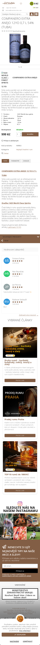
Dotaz (6, 153)
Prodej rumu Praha (14, 419)
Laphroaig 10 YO (14, 227)
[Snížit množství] (21, 135)
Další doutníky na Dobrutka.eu (14, 612)
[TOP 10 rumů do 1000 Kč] (20, 456)
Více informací (25, 631)
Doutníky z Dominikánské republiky (19, 610)
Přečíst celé (20, 380)
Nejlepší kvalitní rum (24, 149)
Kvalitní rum (30, 612)
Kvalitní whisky (12, 614)
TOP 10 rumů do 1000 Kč (17, 474)
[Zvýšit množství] (21, 133)
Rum (6, 241)
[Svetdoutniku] (9, 3)
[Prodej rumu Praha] (20, 401)
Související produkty (12, 237)
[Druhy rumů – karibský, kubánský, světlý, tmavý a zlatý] (20, 342)
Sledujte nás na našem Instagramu (20, 509)
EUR (37, 7)
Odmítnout (27, 641)
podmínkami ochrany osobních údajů (16, 576)
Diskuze (26, 161)
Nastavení (14, 641)
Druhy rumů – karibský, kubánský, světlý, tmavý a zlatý (18, 362)
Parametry (15, 161)
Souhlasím (21, 635)
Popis (5, 161)
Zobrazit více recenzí (27, 315)
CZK (34, 7)
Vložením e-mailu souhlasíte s (16, 575)
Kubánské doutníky (18, 608)
